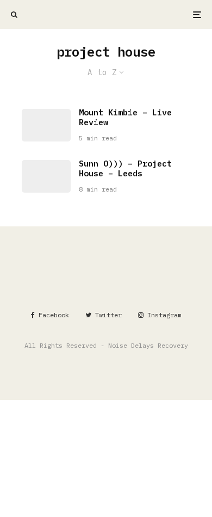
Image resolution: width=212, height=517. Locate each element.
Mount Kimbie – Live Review (125, 117)
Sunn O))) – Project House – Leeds (125, 169)
